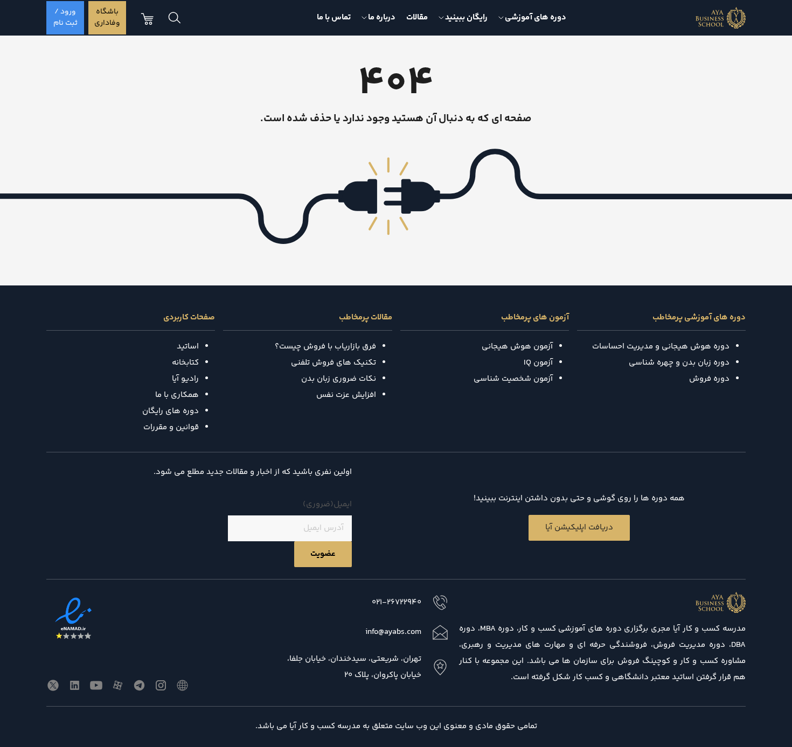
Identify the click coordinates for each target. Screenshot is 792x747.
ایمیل (327, 504)
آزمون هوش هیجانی (517, 346)
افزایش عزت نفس (346, 395)
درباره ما (381, 17)
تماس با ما (334, 17)
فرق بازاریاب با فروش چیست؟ (325, 346)
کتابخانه (185, 363)
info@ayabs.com (393, 632)
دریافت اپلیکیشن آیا (579, 527)
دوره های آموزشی (535, 17)
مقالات (417, 17)
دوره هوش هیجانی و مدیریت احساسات (661, 346)
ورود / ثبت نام (65, 17)
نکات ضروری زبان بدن (338, 379)
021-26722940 (396, 602)
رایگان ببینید (466, 17)
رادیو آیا (185, 379)
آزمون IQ (538, 363)
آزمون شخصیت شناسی (513, 379)
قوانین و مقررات (171, 427)
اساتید (188, 346)
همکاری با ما (177, 395)
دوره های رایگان (170, 411)
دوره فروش (709, 379)
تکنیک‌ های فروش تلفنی (333, 363)
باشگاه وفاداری (107, 17)
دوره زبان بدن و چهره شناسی (679, 363)
